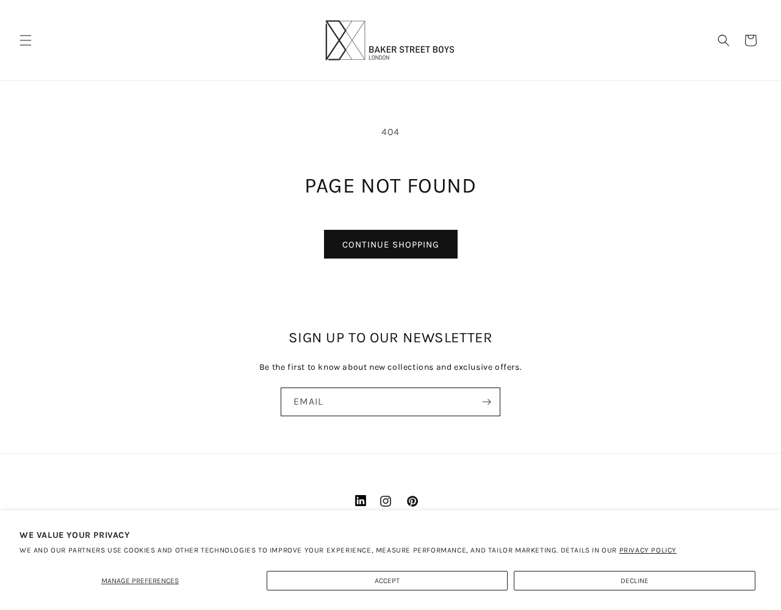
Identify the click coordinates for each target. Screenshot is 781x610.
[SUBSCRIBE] (486, 402)
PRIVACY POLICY (648, 550)
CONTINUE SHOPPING (390, 244)
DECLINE (635, 580)
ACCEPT (387, 580)
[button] (25, 40)
